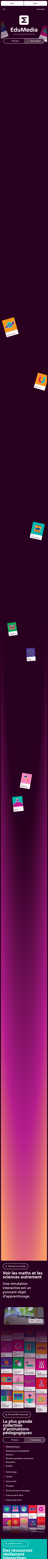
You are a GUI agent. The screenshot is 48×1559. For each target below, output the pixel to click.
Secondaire (34, 1439)
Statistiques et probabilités (17, 1450)
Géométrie (10, 1462)
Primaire (14, 1439)
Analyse (9, 1465)
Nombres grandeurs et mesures (19, 1458)
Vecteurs (9, 1454)
